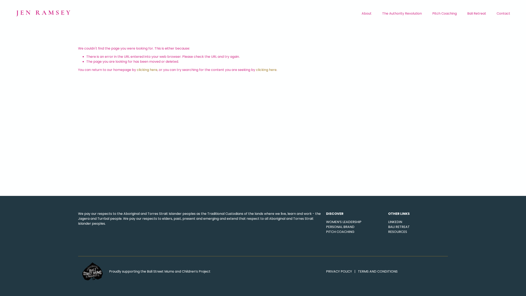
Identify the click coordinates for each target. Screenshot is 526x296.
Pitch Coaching (444, 13)
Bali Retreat (476, 13)
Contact (503, 13)
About (366, 13)
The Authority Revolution (402, 13)
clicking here (147, 69)
